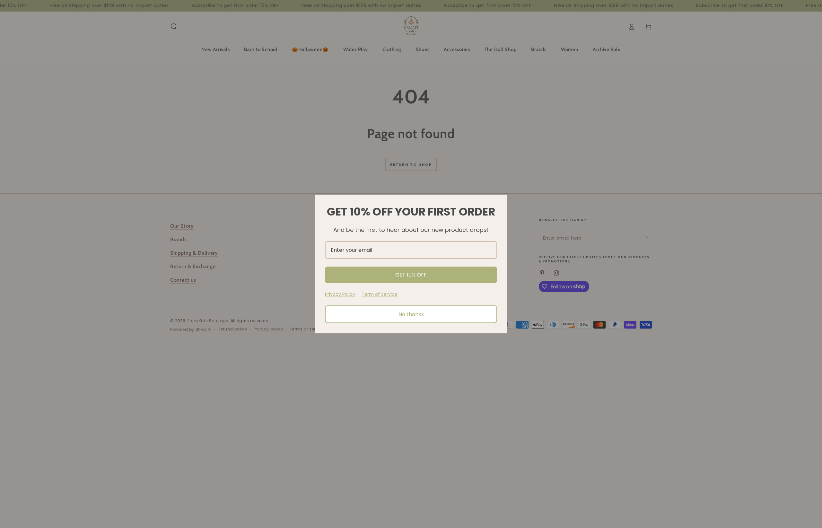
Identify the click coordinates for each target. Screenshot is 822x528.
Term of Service (380, 294)
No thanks (411, 314)
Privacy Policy (340, 294)
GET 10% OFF (411, 274)
